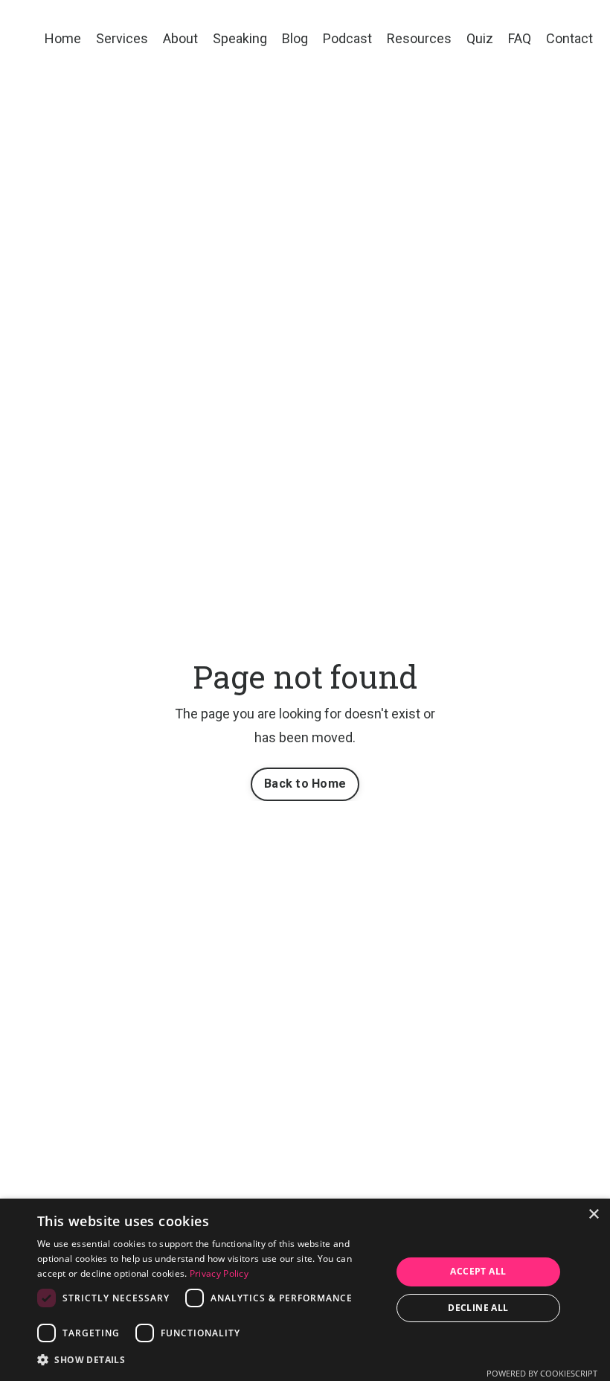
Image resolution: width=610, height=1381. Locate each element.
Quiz (479, 38)
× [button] (593, 1214)
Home (63, 38)
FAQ (519, 38)
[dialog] (305, 1290)
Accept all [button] (478, 1271)
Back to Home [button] (305, 783)
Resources (419, 38)
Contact (569, 38)
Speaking (240, 38)
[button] (209, 1360)
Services (122, 38)
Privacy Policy (219, 1273)
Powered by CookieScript (542, 1373)
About (180, 38)
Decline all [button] (478, 1307)
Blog (295, 38)
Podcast (347, 38)
